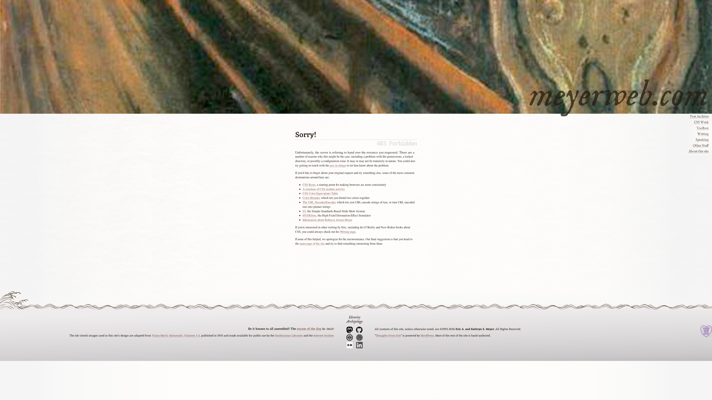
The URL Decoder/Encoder (319, 202)
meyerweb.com (618, 93)
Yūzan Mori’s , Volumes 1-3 (176, 335)
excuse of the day (309, 329)
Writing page (348, 232)
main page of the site (312, 243)
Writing (702, 134)
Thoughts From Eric (388, 335)
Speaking (702, 140)
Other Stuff (700, 146)
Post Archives (699, 117)
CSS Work (701, 122)
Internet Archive (324, 335)
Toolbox (702, 128)
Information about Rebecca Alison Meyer (327, 220)
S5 (304, 211)
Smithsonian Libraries (289, 335)
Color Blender (311, 198)
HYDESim (309, 215)
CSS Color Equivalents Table (320, 193)
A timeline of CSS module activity (324, 189)
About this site (698, 151)
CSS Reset (309, 185)
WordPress (427, 335)
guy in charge (338, 165)
